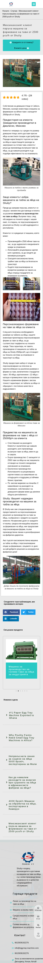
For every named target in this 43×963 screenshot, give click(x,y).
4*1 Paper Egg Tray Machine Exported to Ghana (21, 715)
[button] (34, 4)
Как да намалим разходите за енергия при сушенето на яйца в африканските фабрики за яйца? (22, 782)
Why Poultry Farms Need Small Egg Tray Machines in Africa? (21, 738)
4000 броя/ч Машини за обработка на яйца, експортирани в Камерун (23, 805)
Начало (5, 11)
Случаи (14, 11)
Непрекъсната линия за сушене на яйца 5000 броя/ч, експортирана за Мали (23, 760)
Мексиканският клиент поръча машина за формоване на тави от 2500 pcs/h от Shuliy (23, 827)
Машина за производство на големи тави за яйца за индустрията (21, 670)
